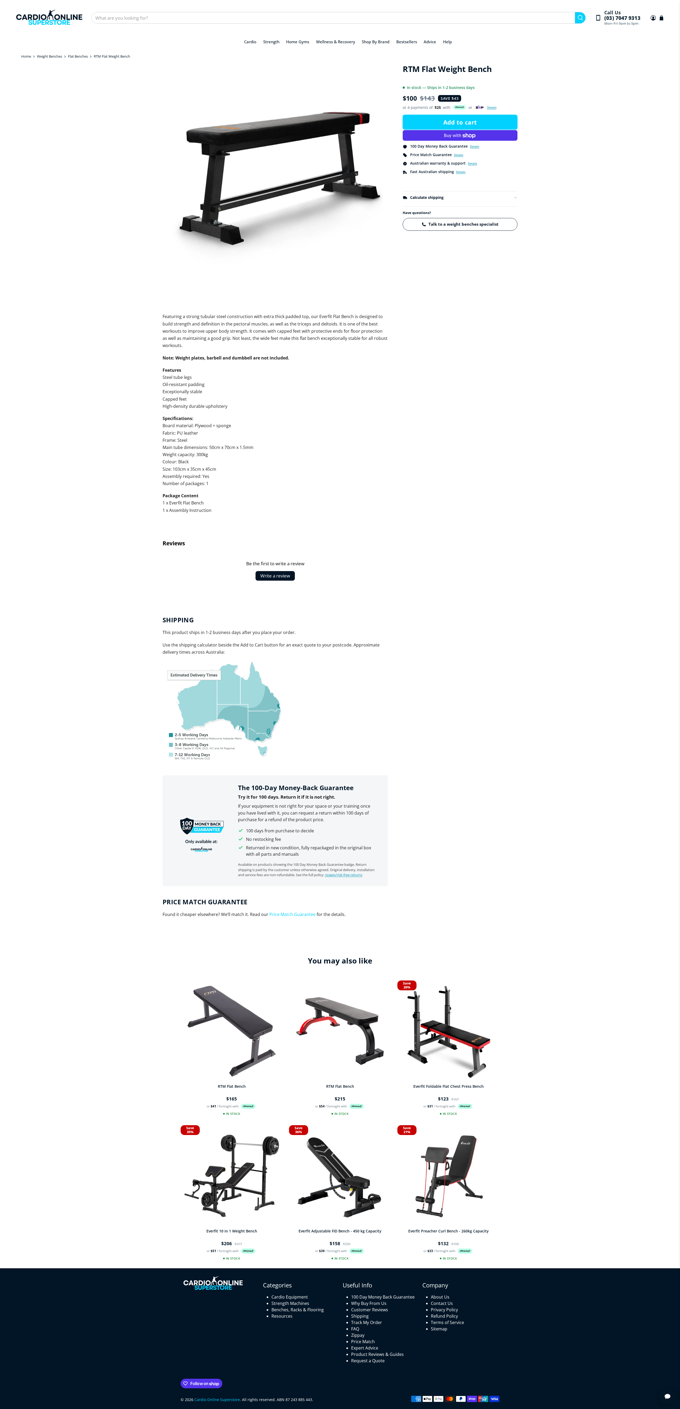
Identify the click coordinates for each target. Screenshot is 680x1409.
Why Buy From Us (368, 1303)
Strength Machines (290, 1303)
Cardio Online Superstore (217, 1399)
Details (491, 107)
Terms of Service (447, 1322)
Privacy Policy (444, 1310)
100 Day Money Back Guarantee (383, 1297)
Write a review (275, 576)
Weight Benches (49, 56)
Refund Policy (444, 1316)
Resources (281, 1316)
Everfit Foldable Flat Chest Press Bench (448, 1086)
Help (447, 41)
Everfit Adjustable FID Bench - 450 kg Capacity (340, 1231)
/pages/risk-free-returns (343, 874)
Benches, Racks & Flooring (297, 1310)
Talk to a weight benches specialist (463, 224)
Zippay (357, 1335)
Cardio (250, 41)
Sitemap (439, 1329)
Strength (271, 41)
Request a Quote (368, 1361)
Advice (430, 41)
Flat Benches (78, 56)
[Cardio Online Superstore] (49, 18)
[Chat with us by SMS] (667, 1396)
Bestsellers (406, 41)
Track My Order (366, 1322)
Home (26, 56)
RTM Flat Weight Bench (112, 56)
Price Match (363, 1341)
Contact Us (442, 1303)
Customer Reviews (369, 1310)
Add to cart (460, 122)
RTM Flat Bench (232, 1086)
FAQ (355, 1329)
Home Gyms (297, 41)
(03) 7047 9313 (622, 18)
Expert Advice (364, 1348)
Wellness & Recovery (335, 41)
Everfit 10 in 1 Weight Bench (231, 1231)
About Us (440, 1297)
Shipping (360, 1316)
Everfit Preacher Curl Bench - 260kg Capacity (448, 1231)
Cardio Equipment (289, 1297)
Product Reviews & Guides (377, 1354)
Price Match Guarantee (292, 914)
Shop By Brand (375, 41)
